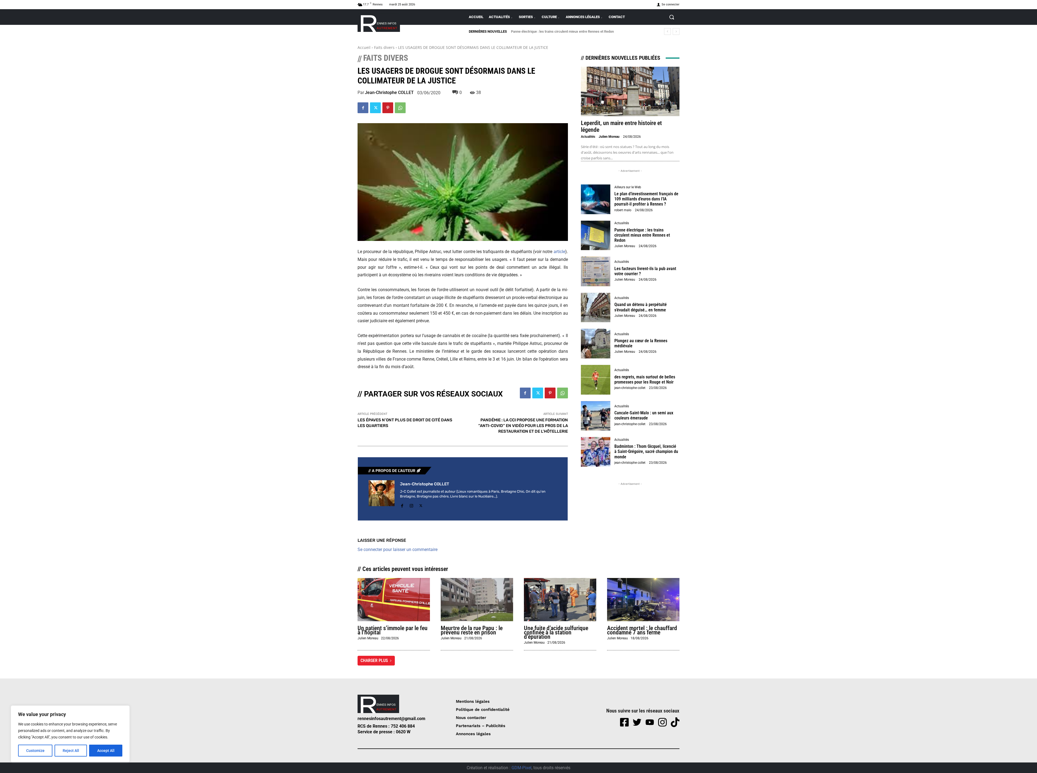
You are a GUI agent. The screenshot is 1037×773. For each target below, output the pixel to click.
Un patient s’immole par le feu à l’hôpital (392, 630)
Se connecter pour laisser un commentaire (397, 549)
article (559, 251)
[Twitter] (375, 107)
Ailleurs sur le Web (627, 187)
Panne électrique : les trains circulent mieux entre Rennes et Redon (642, 235)
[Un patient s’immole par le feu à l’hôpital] (394, 599)
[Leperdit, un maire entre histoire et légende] (630, 91)
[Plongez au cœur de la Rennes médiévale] (596, 343)
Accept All (106, 750)
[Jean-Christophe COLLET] (382, 494)
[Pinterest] (387, 107)
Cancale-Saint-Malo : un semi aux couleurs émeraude (643, 415)
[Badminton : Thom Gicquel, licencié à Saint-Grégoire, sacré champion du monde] (596, 452)
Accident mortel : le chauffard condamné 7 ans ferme (642, 630)
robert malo (622, 210)
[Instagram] (411, 505)
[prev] (667, 31)
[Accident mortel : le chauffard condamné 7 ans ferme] (643, 599)
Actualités (588, 137)
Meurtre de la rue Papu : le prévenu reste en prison (472, 630)
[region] (70, 733)
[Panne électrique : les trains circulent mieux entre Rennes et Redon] (596, 235)
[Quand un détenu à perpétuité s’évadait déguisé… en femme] (596, 307)
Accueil (364, 47)
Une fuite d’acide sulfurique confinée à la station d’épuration (556, 632)
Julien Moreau (609, 137)
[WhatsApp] (400, 107)
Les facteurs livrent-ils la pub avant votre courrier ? (553, 31)
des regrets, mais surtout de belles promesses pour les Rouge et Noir (644, 379)
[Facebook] (363, 107)
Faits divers (384, 47)
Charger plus (374, 660)
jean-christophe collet (629, 388)
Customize (35, 750)
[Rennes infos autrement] (379, 22)
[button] (671, 17)
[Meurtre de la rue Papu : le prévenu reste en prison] (477, 599)
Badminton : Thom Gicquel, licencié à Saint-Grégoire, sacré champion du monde (646, 451)
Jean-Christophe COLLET (389, 92)
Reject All (71, 750)
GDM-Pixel (521, 767)
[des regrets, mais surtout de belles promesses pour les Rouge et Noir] (596, 380)
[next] (676, 31)
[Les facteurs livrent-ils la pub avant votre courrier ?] (596, 271)
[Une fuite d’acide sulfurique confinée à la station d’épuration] (560, 599)
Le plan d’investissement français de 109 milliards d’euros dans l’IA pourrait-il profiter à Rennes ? (646, 199)
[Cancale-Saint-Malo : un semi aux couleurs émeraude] (596, 416)
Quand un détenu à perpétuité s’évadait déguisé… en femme (640, 307)
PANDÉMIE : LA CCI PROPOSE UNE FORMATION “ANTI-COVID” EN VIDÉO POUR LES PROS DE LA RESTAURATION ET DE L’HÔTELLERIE (523, 426)
